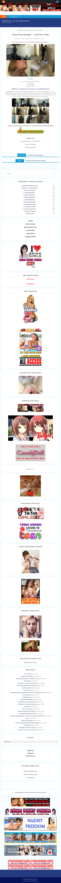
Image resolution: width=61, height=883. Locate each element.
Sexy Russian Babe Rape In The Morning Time (27, 678)
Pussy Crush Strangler (30, 144)
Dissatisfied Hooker (26, 697)
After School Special (27, 709)
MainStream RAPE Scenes (30, 227)
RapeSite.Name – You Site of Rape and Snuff (15, 21)
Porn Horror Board (30, 777)
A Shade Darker (27, 725)
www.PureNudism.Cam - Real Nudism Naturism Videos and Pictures (30, 792)
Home (19, 30)
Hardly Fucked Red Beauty (27, 676)
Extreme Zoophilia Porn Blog (30, 774)
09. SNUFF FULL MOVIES (29, 211)
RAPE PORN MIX (30, 233)
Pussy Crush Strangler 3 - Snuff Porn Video (30, 141)
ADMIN (28, 38)
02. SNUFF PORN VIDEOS (38, 38)
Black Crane (27, 706)
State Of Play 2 (26, 690)
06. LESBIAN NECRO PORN (29, 204)
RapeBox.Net (30, 750)
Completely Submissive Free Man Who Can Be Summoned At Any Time (27, 692)
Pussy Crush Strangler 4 (30, 147)
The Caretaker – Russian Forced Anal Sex (27, 683)
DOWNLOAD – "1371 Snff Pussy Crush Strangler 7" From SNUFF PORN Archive (30, 89)
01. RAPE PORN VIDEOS (29, 192)
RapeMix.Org (30, 753)
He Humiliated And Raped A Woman (27, 713)
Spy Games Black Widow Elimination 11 (27, 711)
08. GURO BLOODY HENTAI (29, 209)
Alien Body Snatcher (27, 688)
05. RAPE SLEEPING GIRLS (30, 202)
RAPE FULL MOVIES (30, 224)
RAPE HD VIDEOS (30, 230)
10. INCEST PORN (30, 213)
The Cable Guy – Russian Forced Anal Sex (27, 704)
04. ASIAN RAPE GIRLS (29, 199)
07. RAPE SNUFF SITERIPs (30, 206)
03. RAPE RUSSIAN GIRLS (29, 197)
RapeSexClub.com (30, 756)
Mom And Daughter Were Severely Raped (27, 685)
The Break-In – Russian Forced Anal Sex (27, 729)
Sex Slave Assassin (27, 695)
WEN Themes (34, 881)
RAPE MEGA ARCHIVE (30, 236)
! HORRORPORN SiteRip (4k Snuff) (30, 185)
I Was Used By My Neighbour (27, 699)
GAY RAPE (30, 221)
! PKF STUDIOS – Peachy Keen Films (29, 188)
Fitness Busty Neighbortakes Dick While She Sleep (27, 722)
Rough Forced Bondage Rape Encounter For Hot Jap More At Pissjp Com (27, 715)
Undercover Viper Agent (27, 720)
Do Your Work (14, 16)
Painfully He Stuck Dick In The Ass (27, 727)
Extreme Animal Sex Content (30, 771)
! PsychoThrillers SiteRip (29, 190)
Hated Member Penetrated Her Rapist (27, 702)
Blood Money (27, 681)
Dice (27, 718)
